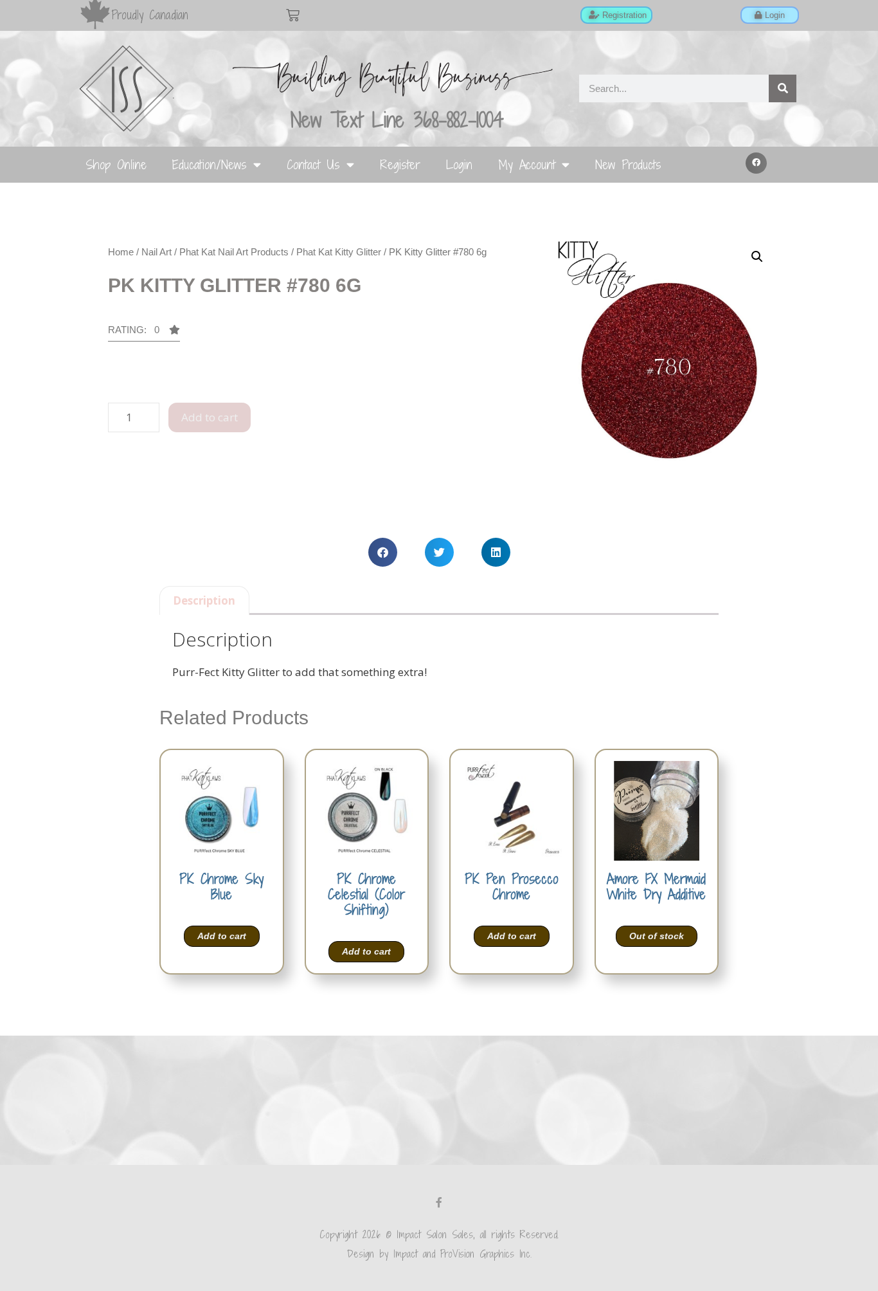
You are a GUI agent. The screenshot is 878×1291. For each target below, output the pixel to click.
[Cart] (293, 15)
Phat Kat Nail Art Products (234, 251)
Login (459, 164)
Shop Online (116, 164)
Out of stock (656, 936)
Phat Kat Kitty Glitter (338, 251)
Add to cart (209, 417)
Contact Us (313, 164)
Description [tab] (204, 600)
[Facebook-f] (439, 1202)
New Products (628, 164)
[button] (756, 163)
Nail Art (156, 251)
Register (400, 164)
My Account (526, 164)
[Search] (782, 88)
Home (121, 251)
